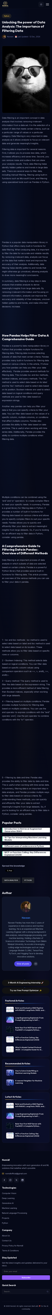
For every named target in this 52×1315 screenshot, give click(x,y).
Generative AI (8, 1203)
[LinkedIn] (22, 1180)
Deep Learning (8, 1198)
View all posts (23, 964)
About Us (6, 1236)
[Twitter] (16, 1180)
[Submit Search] (47, 1291)
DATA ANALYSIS (11, 880)
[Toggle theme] (41, 4)
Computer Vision (9, 1193)
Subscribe (26, 1278)
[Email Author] (36, 964)
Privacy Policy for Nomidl (12, 1246)
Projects (5, 1218)
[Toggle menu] (47, 4)
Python (6, 16)
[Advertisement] (26, 213)
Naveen (26, 917)
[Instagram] (10, 1180)
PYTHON (28, 880)
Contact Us (6, 1240)
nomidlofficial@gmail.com (16, 1173)
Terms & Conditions (10, 1250)
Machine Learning (9, 1208)
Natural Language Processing (14, 1213)
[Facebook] (4, 1180)
